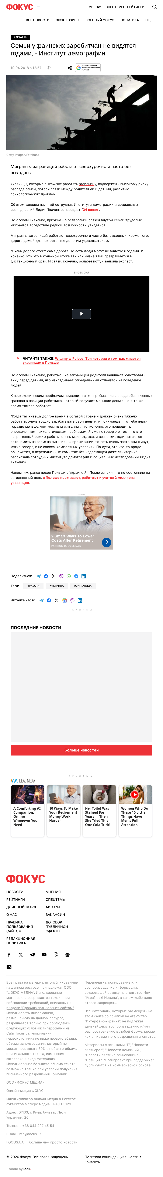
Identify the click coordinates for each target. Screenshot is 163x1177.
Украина (20, 37)
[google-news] (67, 955)
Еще (148, 20)
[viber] (55, 955)
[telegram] (32, 955)
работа (34, 585)
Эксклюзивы (67, 20)
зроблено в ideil (20, 1169)
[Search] (154, 6)
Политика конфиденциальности (111, 1157)
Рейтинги (136, 6)
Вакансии (55, 914)
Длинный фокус (22, 907)
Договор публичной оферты (57, 926)
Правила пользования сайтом (19, 926)
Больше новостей (82, 750)
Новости (14, 892)
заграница (83, 585)
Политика (130, 20)
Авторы (53, 907)
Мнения (95, 6)
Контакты (93, 1162)
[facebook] (9, 955)
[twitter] (20, 955)
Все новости (37, 20)
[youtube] (44, 955)
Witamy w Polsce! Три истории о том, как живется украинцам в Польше (82, 360)
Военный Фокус (100, 20)
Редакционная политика (20, 940)
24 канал (90, 209)
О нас (11, 914)
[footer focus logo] (25, 879)
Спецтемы (114, 6)
